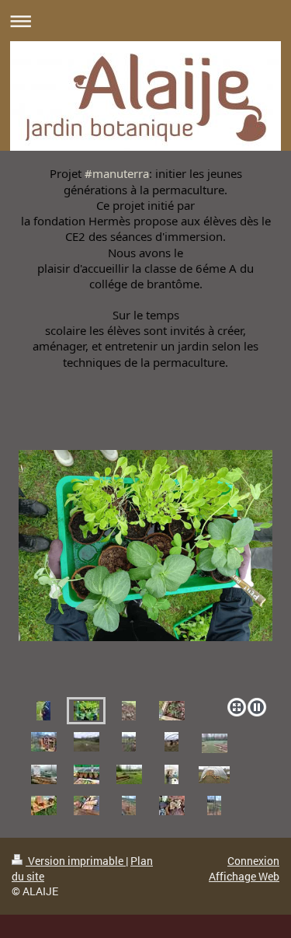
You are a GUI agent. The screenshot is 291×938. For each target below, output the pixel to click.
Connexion (253, 860)
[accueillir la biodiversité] (129, 805)
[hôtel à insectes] (214, 805)
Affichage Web (244, 876)
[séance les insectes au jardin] (172, 805)
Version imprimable (76, 860)
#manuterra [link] (117, 173)
